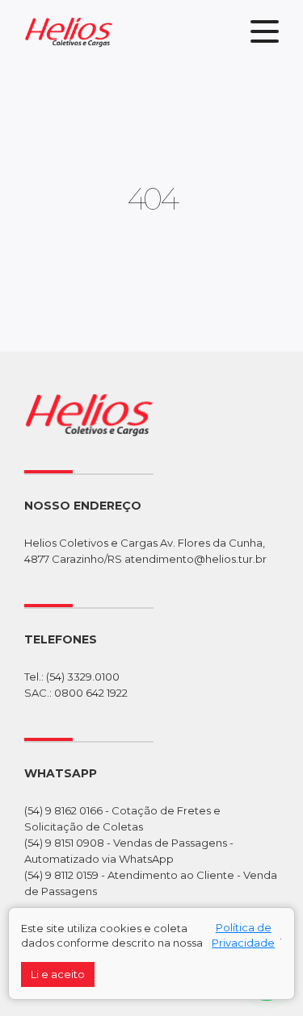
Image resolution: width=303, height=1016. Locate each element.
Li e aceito (58, 974)
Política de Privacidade (243, 935)
